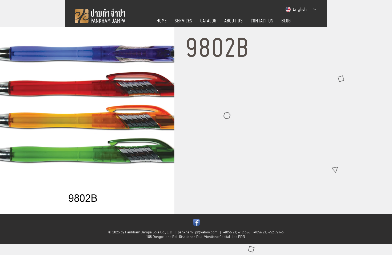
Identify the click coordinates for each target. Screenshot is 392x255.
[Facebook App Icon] (196, 222)
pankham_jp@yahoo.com (198, 232)
